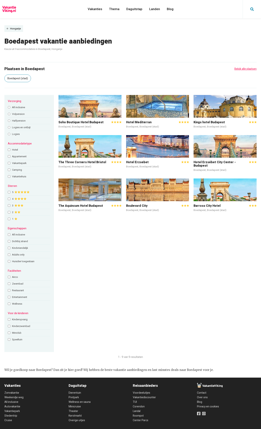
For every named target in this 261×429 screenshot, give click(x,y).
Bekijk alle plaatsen (245, 69)
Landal (136, 411)
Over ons (202, 397)
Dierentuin (75, 393)
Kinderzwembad (21, 326)
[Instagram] (204, 413)
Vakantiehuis (19, 176)
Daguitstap (134, 9)
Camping (17, 170)
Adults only (18, 254)
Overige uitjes (77, 420)
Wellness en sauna (80, 402)
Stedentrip (10, 416)
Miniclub (16, 333)
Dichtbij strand (20, 241)
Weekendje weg (14, 397)
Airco (15, 277)
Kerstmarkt (75, 416)
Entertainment (19, 297)
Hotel (15, 150)
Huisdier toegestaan (23, 261)
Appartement (19, 156)
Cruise (8, 420)
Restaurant (18, 290)
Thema (114, 9)
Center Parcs (140, 420)
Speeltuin (17, 339)
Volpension (18, 114)
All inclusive (18, 107)
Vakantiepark (19, 163)
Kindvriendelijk (20, 248)
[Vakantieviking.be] (9, 9)
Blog (170, 9)
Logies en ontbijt (21, 127)
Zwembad (17, 283)
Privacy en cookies (208, 407)
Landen (154, 9)
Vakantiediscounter (144, 397)
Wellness (17, 304)
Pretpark (74, 397)
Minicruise (75, 407)
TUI (135, 402)
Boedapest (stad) (17, 78)
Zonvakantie (11, 393)
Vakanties (95, 9)
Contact (201, 393)
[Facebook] (198, 413)
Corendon (139, 407)
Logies (16, 134)
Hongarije (15, 28)
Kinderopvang (20, 319)
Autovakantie (12, 407)
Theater (73, 411)
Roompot (138, 416)
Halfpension (19, 120)
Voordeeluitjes (141, 393)
